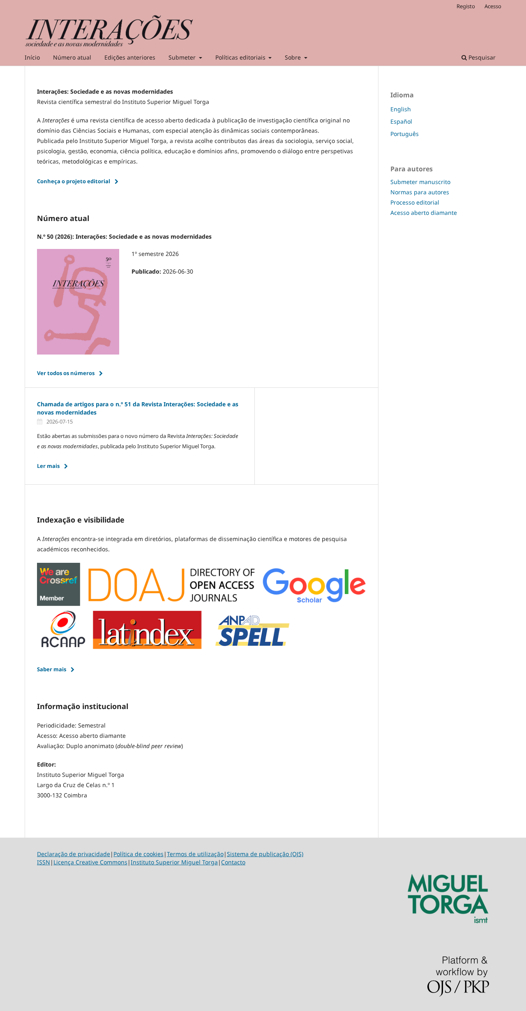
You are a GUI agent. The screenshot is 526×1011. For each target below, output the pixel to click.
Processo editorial (414, 202)
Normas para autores (419, 192)
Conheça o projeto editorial (73, 181)
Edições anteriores (129, 57)
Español (401, 121)
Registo (466, 6)
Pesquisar (481, 57)
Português (404, 134)
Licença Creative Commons (90, 862)
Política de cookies (138, 854)
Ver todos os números (66, 373)
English (400, 109)
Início (32, 57)
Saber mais (51, 669)
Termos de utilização (195, 854)
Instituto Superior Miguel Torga (174, 862)
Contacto (233, 862)
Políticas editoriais (241, 57)
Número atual (72, 57)
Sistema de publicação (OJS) (265, 854)
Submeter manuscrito (420, 182)
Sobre (293, 57)
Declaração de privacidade (73, 854)
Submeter (182, 57)
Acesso (492, 6)
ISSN (43, 862)
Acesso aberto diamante (423, 212)
